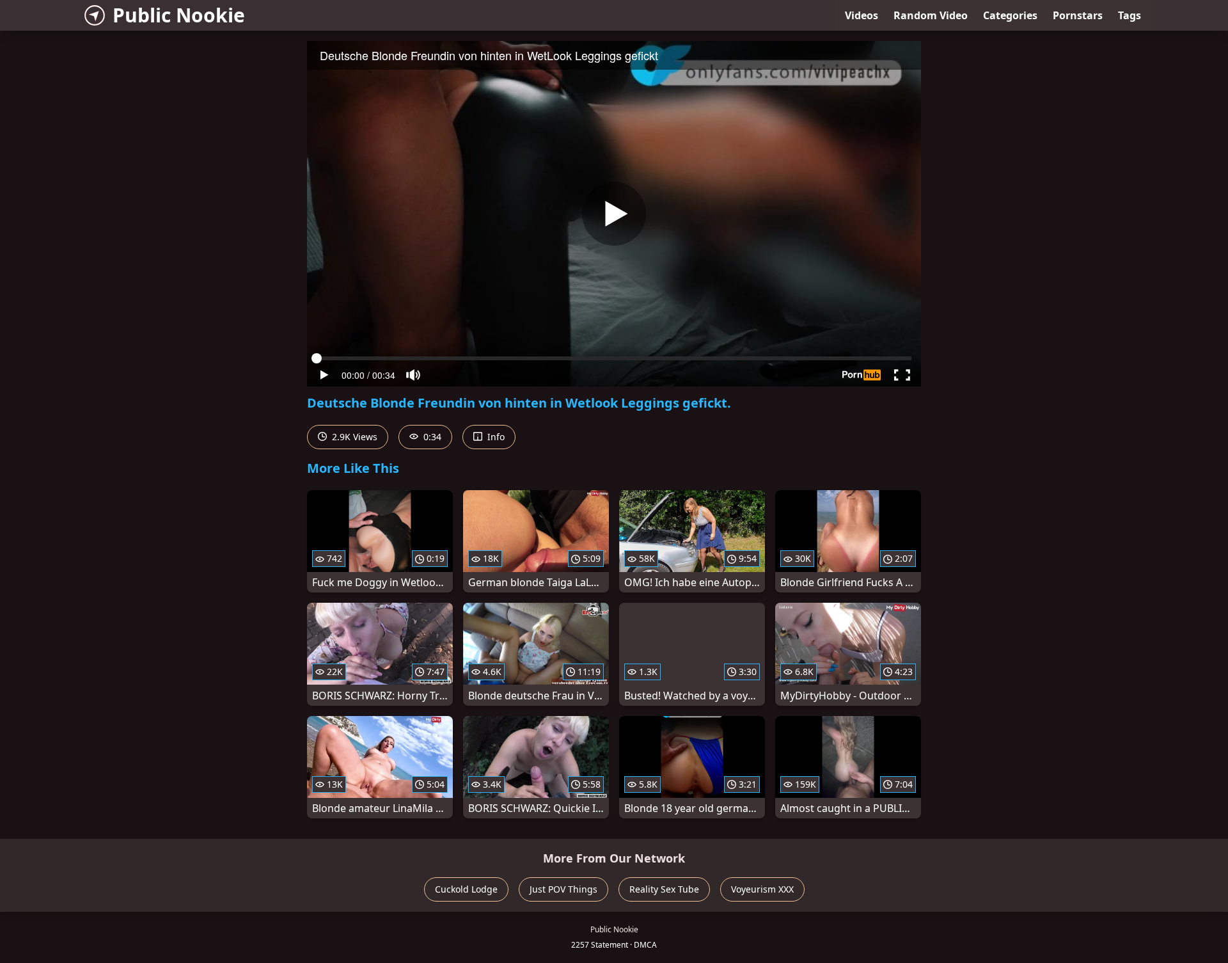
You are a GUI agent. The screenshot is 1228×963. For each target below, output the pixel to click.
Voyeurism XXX (762, 889)
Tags (1129, 15)
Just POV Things (563, 889)
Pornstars (1078, 15)
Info (495, 437)
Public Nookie (179, 15)
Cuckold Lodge (466, 889)
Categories (1010, 15)
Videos (861, 15)
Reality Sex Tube (664, 889)
